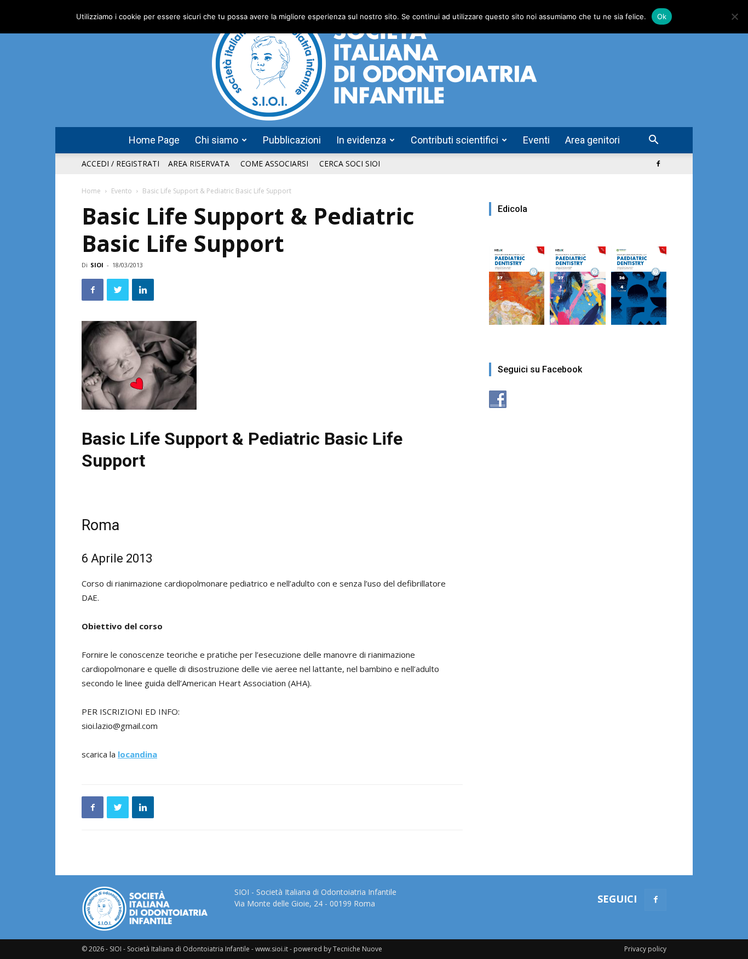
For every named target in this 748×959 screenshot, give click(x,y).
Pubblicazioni (292, 140)
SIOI (96, 265)
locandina (137, 754)
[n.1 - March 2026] (577, 280)
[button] (653, 141)
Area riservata (198, 163)
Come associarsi (274, 163)
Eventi (536, 140)
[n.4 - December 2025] (638, 280)
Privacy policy (645, 949)
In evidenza (361, 140)
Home (91, 191)
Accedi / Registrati (120, 163)
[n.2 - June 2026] (516, 280)
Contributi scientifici (454, 140)
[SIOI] (374, 63)
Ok (662, 16)
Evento (121, 191)
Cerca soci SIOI (349, 163)
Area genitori (592, 140)
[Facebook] (658, 163)
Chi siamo (216, 140)
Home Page (154, 140)
